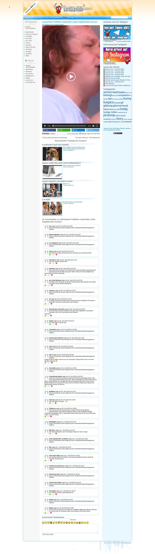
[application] (71, 76)
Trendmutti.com (30, 82)
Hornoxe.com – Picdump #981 (114, 69)
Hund (125, 105)
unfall (123, 122)
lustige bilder (110, 112)
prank (123, 115)
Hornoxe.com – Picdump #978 (114, 74)
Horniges (28, 51)
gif (122, 102)
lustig (123, 109)
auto (116, 92)
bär (116, 95)
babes (122, 92)
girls (115, 105)
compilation (123, 95)
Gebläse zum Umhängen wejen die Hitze (117, 76)
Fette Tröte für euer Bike (112, 78)
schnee (113, 119)
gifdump (108, 105)
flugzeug (117, 99)
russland (106, 119)
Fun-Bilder (29, 36)
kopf (114, 109)
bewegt (107, 95)
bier (113, 95)
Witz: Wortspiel (109, 83)
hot (120, 105)
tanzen (116, 122)
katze (106, 109)
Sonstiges (29, 53)
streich (110, 122)
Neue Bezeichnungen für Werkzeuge (55, 137)
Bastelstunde (30, 32)
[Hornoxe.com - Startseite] (77, 15)
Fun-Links (29, 40)
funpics (108, 102)
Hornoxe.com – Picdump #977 (114, 82)
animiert (108, 92)
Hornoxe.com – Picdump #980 (114, 71)
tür (120, 122)
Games (28, 43)
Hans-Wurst (29, 73)
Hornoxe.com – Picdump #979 (114, 73)
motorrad (120, 112)
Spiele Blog (29, 69)
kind (111, 109)
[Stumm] (93, 126)
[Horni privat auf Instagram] (117, 64)
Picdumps (29, 49)
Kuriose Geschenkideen (30, 27)
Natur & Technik (30, 47)
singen (125, 119)
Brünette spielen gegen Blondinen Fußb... (118, 80)
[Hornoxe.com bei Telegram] (117, 41)
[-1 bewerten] (56, 255)
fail (109, 98)
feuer (113, 99)
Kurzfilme (28, 45)
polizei (118, 116)
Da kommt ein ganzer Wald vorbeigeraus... (118, 85)
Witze (27, 56)
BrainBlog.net (30, 76)
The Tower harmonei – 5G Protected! (86, 137)
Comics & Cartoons (32, 34)
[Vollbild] (97, 126)
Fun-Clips (29, 38)
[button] (71, 76)
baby (127, 92)
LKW (118, 109)
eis (131, 95)
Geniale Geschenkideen (30, 66)
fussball (117, 103)
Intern (76, 133)
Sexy (119, 118)
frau (121, 99)
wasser (128, 122)
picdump (109, 115)
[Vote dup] (50, 255)
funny (127, 98)
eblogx (28, 78)
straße (105, 122)
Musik (125, 112)
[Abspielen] (45, 126)
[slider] (69, 125)
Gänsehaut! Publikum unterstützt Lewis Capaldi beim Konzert (70, 22)
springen (129, 119)
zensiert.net (29, 80)
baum (130, 92)
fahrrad (105, 99)
